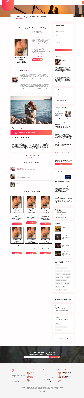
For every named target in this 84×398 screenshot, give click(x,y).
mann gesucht (68, 277)
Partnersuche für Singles (49, 377)
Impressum (72, 395)
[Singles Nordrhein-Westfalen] (12, 176)
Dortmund (56, 299)
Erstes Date (58, 93)
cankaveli (32, 372)
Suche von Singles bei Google (61, 214)
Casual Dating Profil (48, 381)
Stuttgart (65, 299)
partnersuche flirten (59, 283)
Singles (18, 125)
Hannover (67, 298)
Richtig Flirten (58, 95)
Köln (64, 298)
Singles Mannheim (47, 375)
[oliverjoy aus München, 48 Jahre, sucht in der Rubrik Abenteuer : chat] (59, 376)
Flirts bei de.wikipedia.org (60, 215)
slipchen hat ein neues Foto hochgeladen (66, 380)
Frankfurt (62, 299)
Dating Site (57, 323)
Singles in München (65, 235)
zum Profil (17, 223)
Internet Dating (58, 329)
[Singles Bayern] (12, 168)
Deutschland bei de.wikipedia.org (62, 308)
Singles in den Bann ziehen (61, 100)
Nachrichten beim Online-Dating (62, 96)
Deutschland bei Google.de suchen (62, 310)
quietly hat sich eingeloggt (66, 372)
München (61, 298)
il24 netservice (20, 395)
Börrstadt (31, 245)
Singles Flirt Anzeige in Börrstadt (31, 248)
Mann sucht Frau (58, 289)
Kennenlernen (67, 283)
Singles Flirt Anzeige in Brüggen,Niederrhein (45, 219)
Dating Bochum (47, 379)
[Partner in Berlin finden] (58, 228)
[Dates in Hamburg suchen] (58, 245)
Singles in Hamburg (17, 128)
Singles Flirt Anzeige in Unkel (31, 218)
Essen (56, 300)
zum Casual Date (59, 98)
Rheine (17, 245)
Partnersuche (47, 2)
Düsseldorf (69, 299)
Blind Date (57, 286)
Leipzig (59, 299)
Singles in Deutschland (40, 2)
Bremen (70, 298)
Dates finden (61, 2)
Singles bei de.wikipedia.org (61, 212)
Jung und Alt (57, 111)
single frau (57, 264)
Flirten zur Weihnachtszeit (61, 101)
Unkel (31, 215)
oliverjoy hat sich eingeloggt (66, 376)
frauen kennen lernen (59, 277)
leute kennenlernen (59, 271)
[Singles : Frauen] (58, 62)
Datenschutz (66, 395)
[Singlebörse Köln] (58, 253)
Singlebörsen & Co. (54, 2)
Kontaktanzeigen (68, 2)
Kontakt (61, 395)
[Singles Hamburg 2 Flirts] (8, 1)
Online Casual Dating (76, 2)
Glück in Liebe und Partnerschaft (61, 326)
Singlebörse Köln (65, 251)
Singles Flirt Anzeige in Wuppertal (17, 219)
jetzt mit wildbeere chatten (37, 59)
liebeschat (57, 274)
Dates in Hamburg (65, 244)
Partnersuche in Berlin (66, 227)
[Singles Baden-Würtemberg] (12, 184)
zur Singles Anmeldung (63, 164)
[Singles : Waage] (68, 177)
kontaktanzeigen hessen (66, 274)
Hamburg (24, 125)
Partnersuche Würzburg (48, 372)
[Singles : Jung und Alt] (68, 113)
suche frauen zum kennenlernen (61, 280)
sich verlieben (67, 271)
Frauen (63, 60)
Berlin (56, 298)
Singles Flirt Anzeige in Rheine (17, 248)
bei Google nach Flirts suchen (61, 217)
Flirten (63, 286)
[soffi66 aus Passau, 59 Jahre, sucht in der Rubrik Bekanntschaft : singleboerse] (28, 376)
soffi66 (31, 376)
